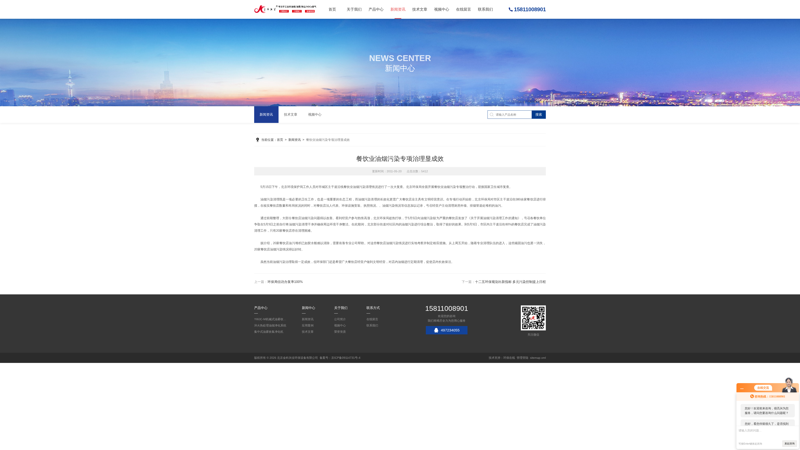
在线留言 (463, 9)
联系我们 (485, 9)
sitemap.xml (538, 357)
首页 (332, 9)
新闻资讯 (397, 9)
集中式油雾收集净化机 (268, 331)
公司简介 (340, 319)
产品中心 (376, 9)
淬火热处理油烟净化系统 (270, 325)
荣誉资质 (340, 331)
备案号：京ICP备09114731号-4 (340, 357)
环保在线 (509, 357)
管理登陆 (522, 357)
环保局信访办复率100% (285, 282)
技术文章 (419, 9)
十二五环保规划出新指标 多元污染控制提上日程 (510, 282)
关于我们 (354, 9)
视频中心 (441, 9)
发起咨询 (790, 443)
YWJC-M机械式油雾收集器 (271, 319)
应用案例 (308, 325)
